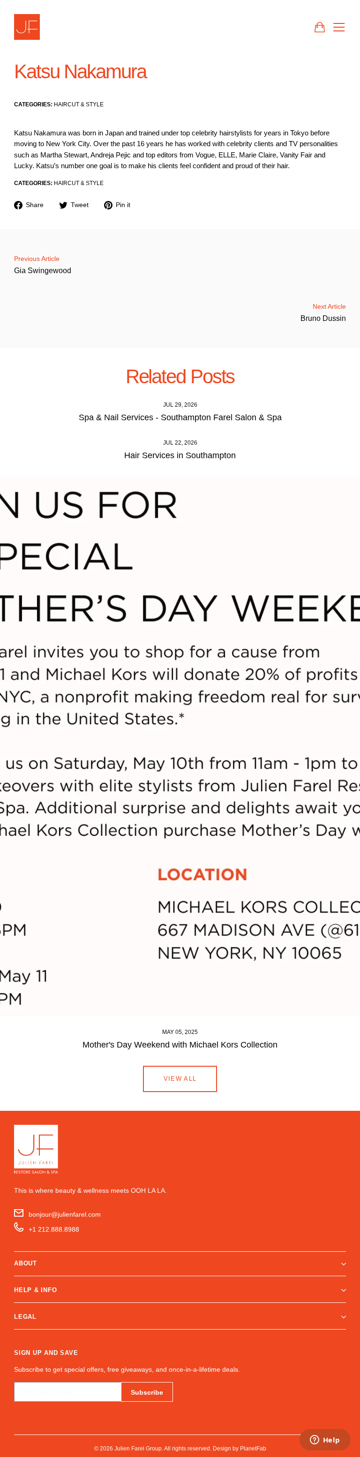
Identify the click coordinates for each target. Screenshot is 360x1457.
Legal (25, 1316)
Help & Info (35, 1289)
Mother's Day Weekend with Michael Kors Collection (180, 1044)
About (25, 1263)
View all (180, 1078)
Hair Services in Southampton (180, 455)
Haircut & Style (79, 104)
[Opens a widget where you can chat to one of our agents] (325, 1440)
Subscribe (147, 1392)
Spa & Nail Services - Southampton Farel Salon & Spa (180, 417)
